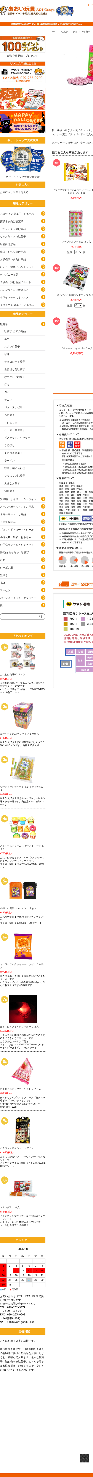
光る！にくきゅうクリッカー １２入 (19, 1026)
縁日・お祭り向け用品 (13, 251)
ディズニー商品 (9, 274)
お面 (2, 560)
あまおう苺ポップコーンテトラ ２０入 (20, 1089)
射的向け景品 (8, 244)
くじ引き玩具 (8, 522)
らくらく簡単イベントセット (17, 267)
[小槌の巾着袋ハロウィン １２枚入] (23, 890)
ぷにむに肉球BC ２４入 (12, 674)
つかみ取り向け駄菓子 (13, 236)
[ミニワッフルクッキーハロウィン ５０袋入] (23, 946)
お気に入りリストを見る (14, 192)
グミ (7, 384)
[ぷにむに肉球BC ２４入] (23, 657)
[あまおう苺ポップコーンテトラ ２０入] (23, 1071)
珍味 (7, 354)
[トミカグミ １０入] (23, 1189)
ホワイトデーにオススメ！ (15, 297)
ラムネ (8, 399)
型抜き (4, 575)
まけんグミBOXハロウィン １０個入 (19, 733)
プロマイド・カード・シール (17, 529)
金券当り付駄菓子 (14, 369)
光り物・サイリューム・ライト (18, 499)
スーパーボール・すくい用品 (17, 506)
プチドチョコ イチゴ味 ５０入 (76, 348)
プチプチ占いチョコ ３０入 (76, 241)
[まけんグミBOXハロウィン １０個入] (23, 716)
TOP (54, 31)
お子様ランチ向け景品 (13, 259)
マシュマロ (10, 422)
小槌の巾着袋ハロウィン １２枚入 (18, 908)
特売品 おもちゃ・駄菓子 (14, 552)
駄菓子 (64, 31)
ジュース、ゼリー (14, 407)
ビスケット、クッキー (17, 437)
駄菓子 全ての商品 (15, 331)
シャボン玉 (6, 567)
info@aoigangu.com (21, 1321)
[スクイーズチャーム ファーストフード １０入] (23, 828)
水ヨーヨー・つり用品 (13, 514)
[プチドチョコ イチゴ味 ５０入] (76, 330)
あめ (7, 338)
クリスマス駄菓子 (14, 475)
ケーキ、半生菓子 (14, 430)
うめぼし (9, 445)
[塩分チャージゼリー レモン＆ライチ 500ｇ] (23, 769)
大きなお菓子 (12, 483)
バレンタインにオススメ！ (15, 289)
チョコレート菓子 (81, 31)
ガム (7, 392)
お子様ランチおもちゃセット (17, 544)
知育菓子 (9, 490)
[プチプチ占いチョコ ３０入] (76, 224)
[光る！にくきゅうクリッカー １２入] (23, 1009)
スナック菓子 (12, 346)
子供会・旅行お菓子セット (15, 282)
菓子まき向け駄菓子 (11, 221)
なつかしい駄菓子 (14, 376)
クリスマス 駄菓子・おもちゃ (17, 305)
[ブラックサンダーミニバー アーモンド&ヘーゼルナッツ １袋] (76, 172)
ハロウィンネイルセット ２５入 (17, 1148)
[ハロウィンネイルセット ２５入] (23, 1130)
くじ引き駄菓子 (13, 452)
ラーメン (9, 460)
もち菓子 (9, 414)
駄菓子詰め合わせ (14, 468)
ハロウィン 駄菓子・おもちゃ (17, 213)
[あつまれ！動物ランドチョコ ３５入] (76, 277)
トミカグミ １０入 (10, 1207)
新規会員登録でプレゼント (22, 55)
